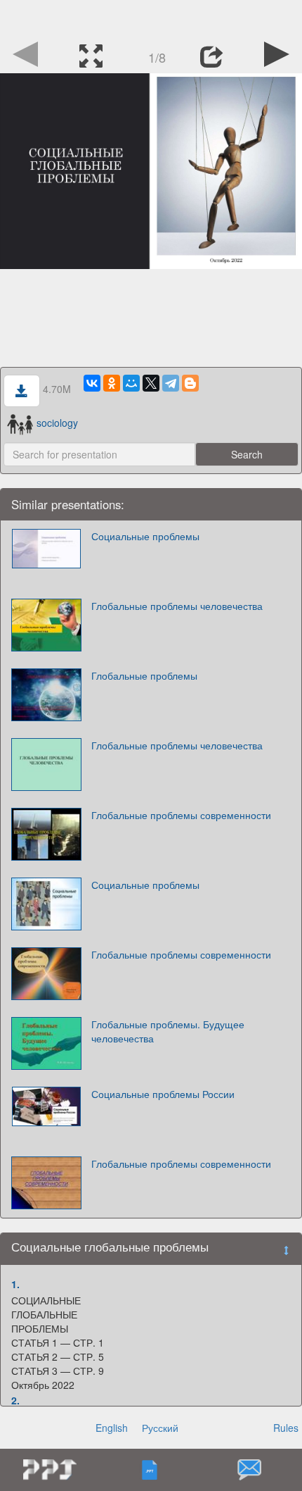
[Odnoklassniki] (111, 383)
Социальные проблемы (145, 536)
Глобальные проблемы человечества (177, 606)
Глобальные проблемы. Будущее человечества (167, 1031)
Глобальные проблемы (144, 675)
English (112, 1428)
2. (15, 1400)
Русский (160, 1428)
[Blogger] (190, 383)
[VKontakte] (92, 383)
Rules (285, 1428)
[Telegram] (170, 383)
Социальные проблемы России (163, 1094)
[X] (151, 383)
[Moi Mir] (131, 383)
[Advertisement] (151, 17)
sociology (57, 423)
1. (15, 1284)
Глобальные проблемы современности (181, 815)
